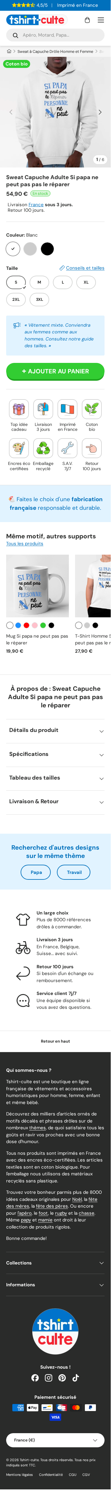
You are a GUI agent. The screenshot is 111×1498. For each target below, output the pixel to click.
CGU (72, 1474)
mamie (45, 1220)
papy (26, 1220)
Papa (36, 872)
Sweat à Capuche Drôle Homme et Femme (55, 51)
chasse (86, 1213)
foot (43, 1213)
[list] (55, 112)
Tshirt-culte (29, 1460)
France (36, 205)
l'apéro (25, 1213)
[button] (87, 20)
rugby (61, 1213)
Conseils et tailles (85, 268)
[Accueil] (8, 51)
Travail (74, 872)
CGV (86, 1474)
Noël (77, 1199)
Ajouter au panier (58, 371)
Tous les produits (24, 544)
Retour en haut (55, 1041)
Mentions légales (19, 1474)
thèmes (37, 1128)
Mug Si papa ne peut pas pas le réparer (37, 639)
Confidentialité (51, 1474)
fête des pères (52, 1206)
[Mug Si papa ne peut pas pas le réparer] (37, 586)
